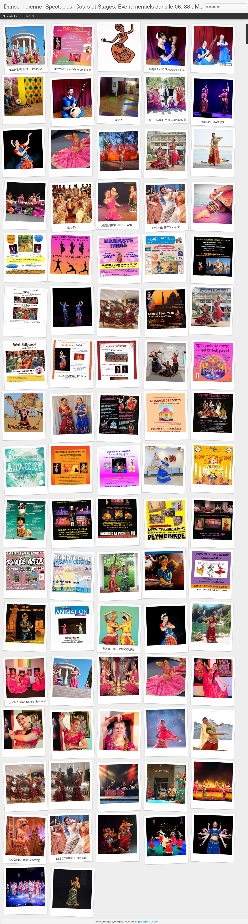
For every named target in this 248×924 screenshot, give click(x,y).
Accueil (30, 16)
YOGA (118, 120)
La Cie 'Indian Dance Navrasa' (27, 701)
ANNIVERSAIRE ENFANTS (117, 225)
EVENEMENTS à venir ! (166, 227)
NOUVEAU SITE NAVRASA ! (26, 69)
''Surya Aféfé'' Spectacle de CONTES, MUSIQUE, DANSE (183, 70)
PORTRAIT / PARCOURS (118, 649)
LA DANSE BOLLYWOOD (24, 859)
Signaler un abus (150, 921)
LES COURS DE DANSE (71, 858)
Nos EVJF (73, 227)
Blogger (138, 921)
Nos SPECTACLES (212, 122)
